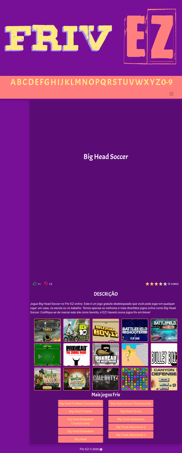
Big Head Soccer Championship (131, 403)
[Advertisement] (15, 155)
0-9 (167, 82)
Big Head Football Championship (81, 403)
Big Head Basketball (80, 431)
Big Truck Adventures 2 (131, 427)
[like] (35, 284)
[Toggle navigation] (171, 93)
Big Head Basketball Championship (80, 421)
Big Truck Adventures (130, 419)
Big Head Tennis (131, 411)
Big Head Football (80, 411)
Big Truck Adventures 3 (131, 435)
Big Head (81, 439)
